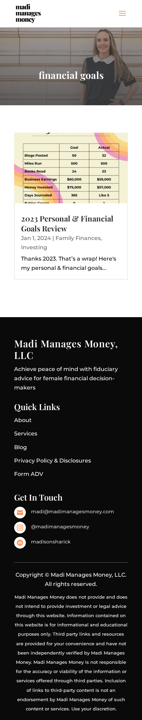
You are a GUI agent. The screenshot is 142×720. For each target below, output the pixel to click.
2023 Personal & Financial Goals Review (67, 223)
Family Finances (78, 238)
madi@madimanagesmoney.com (72, 511)
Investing (34, 247)
